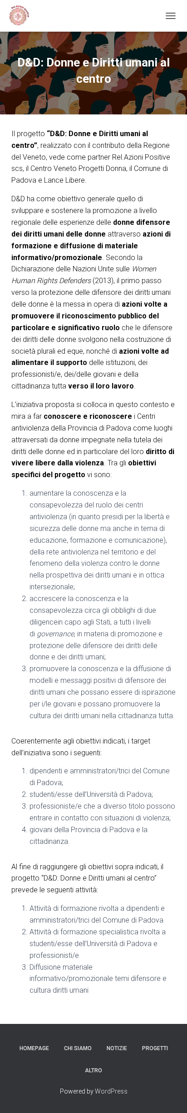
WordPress (111, 1091)
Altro (93, 1070)
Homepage (34, 1048)
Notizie (117, 1048)
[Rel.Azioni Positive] (21, 16)
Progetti (155, 1048)
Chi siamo (78, 1048)
